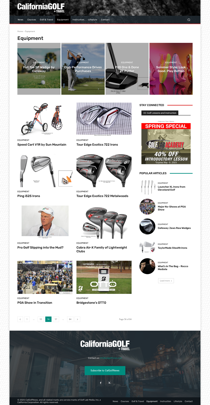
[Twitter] (109, 383)
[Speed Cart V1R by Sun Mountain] (45, 119)
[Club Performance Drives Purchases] (83, 69)
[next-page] (77, 319)
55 (41, 319)
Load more (165, 280)
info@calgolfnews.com (111, 358)
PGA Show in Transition (34, 303)
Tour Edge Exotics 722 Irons (97, 144)
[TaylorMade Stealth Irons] (147, 246)
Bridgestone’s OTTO (91, 303)
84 (70, 319)
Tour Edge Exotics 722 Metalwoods (102, 196)
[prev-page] (20, 319)
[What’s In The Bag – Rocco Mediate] (147, 266)
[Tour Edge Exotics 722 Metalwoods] (104, 170)
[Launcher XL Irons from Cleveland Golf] (147, 187)
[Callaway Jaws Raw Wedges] (147, 226)
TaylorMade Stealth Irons (172, 247)
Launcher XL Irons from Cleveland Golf (171, 188)
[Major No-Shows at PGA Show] (147, 207)
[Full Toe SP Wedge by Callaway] (39, 69)
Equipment (39, 62)
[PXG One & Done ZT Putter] (127, 69)
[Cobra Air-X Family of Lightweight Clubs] (104, 222)
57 (56, 319)
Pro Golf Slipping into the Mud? (40, 247)
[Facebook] (100, 383)
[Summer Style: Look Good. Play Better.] (171, 69)
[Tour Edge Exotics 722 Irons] (104, 119)
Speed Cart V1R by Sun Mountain (41, 144)
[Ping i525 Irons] (45, 170)
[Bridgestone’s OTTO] (104, 277)
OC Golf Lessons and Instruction (159, 113)
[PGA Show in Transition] (45, 277)
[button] (189, 20)
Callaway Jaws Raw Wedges (174, 228)
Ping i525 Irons (28, 196)
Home (20, 31)
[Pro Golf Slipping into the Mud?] (45, 222)
